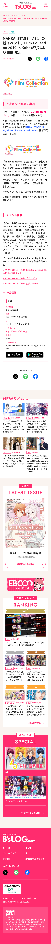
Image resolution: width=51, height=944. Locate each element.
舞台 (12, 31)
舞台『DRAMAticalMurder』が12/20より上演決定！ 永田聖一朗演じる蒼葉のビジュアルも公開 (35, 710)
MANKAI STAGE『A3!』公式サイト (20, 278)
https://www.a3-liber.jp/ (17, 331)
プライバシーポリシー (27, 898)
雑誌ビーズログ (9, 853)
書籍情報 (6, 858)
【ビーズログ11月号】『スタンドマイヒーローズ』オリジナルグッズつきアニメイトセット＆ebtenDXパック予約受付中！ (13, 426)
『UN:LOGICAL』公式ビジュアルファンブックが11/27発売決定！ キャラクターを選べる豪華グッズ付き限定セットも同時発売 (37, 426)
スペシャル (13, 15)
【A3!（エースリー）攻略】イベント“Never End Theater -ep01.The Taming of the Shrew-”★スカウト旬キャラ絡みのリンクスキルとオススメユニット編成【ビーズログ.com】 (35, 675)
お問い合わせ (8, 898)
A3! (22, 15)
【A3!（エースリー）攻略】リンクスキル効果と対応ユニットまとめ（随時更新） (24, 644)
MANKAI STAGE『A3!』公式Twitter (20, 283)
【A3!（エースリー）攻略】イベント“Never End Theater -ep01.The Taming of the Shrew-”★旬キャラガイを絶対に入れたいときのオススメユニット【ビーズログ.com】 (37, 463)
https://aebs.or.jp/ (25, 929)
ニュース (6, 847)
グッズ (28, 847)
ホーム (5, 15)
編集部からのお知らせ (35, 858)
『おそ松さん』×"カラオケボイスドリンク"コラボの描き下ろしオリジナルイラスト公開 (14, 710)
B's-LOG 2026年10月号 (25, 553)
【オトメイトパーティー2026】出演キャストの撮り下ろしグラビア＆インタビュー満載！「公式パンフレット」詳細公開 (13, 461)
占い (27, 853)
